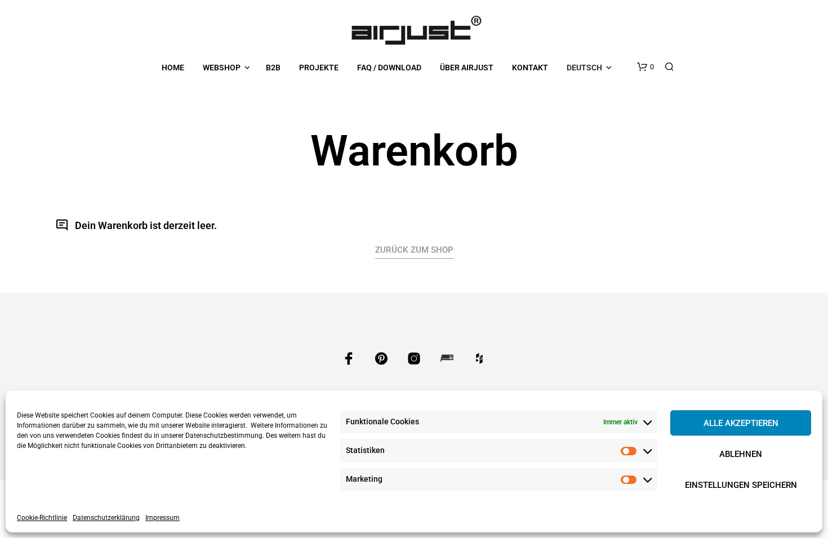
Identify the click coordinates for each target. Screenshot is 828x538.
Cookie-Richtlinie (42, 518)
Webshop (222, 67)
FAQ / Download (389, 67)
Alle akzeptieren (741, 423)
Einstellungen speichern (741, 485)
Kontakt (530, 67)
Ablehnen (740, 454)
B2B (273, 67)
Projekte (319, 67)
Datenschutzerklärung (106, 518)
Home (173, 67)
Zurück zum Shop (414, 250)
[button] (645, 67)
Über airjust (466, 67)
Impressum (162, 518)
